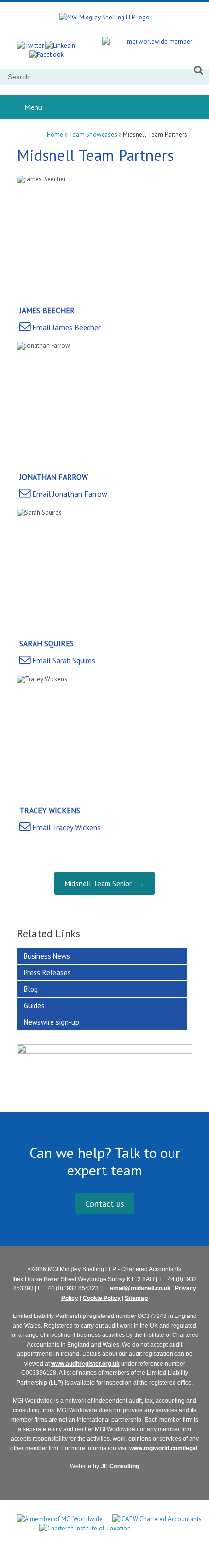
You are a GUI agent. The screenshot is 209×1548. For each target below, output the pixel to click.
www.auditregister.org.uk (85, 1363)
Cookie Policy (102, 1298)
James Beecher (47, 310)
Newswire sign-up (51, 1022)
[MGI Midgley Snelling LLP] (104, 17)
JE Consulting (120, 1466)
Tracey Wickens (49, 810)
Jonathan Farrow (53, 476)
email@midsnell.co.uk (140, 1288)
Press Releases (47, 972)
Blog (31, 989)
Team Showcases (93, 134)
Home (55, 134)
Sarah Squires (46, 643)
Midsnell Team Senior (104, 883)
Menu (33, 107)
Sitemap (136, 1298)
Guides (34, 1005)
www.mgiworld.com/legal (163, 1448)
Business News (47, 956)
